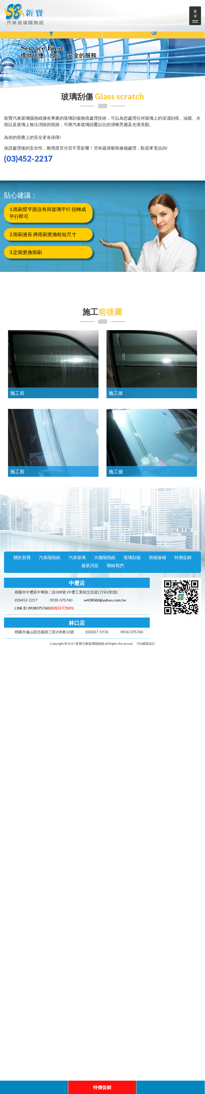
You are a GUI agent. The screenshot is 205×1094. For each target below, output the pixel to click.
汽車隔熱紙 (49, 557)
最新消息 (89, 565)
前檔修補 (157, 557)
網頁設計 (148, 644)
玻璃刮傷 (132, 557)
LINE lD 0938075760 (32, 608)
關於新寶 (22, 557)
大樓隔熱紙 (104, 557)
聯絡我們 (115, 565)
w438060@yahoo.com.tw (105, 600)
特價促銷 (182, 557)
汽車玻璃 (77, 557)
